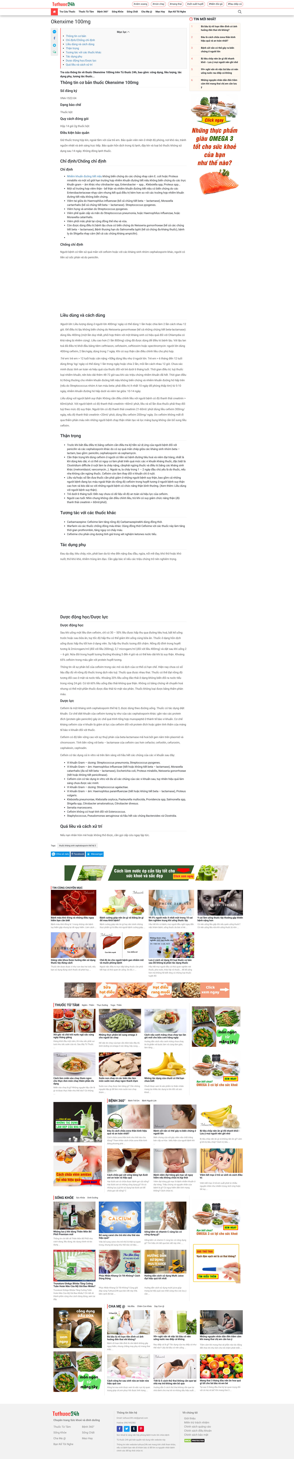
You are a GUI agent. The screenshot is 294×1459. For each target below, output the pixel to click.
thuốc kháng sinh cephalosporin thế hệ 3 (77, 845)
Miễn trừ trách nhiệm (196, 1422)
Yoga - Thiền (116, 1005)
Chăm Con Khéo (144, 1306)
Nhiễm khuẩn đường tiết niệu (84, 176)
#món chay (158, 4)
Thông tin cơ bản (76, 36)
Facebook (79, 854)
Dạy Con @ (159, 1306)
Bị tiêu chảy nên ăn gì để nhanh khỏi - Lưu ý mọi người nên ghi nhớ (220, 1132)
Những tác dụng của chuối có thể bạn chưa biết (164, 1079)
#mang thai (176, 4)
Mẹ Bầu (131, 1306)
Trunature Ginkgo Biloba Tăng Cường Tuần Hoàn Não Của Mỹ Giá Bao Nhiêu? (74, 1285)
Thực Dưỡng (102, 1005)
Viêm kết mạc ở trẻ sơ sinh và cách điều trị (221, 1176)
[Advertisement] (123, 287)
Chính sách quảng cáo (197, 1426)
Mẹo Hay (160, 11)
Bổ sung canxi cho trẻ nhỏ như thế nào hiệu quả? (119, 1236)
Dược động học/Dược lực (81, 60)
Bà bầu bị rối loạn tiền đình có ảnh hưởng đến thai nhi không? (125, 1338)
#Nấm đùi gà (215, 4)
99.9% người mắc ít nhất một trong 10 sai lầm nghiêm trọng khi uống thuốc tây (171, 919)
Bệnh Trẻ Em (133, 1100)
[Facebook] (54, 38)
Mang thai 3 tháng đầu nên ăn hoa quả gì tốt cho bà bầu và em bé (220, 1382)
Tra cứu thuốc (67, 11)
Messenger (97, 854)
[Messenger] (54, 45)
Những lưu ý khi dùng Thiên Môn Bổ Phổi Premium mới (72, 1233)
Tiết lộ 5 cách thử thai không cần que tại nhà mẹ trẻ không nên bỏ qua (174, 1382)
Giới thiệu (189, 1418)
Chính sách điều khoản (197, 1430)
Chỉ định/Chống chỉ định (80, 40)
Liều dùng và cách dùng (80, 44)
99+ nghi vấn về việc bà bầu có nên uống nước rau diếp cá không (172, 1338)
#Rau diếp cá (235, 4)
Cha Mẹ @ (146, 11)
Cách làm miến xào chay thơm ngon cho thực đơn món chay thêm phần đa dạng (73, 1081)
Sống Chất (132, 11)
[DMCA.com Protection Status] (193, 1439)
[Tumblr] (134, 1429)
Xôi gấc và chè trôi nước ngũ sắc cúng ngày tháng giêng (73, 1036)
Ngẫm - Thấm (88, 1005)
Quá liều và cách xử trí (79, 64)
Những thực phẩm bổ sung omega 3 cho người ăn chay (118, 1036)
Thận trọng (72, 48)
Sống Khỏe (117, 11)
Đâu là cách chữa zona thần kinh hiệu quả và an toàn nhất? (127, 1132)
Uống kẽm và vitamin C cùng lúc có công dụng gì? (163, 1233)
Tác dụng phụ (74, 56)
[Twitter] (127, 1429)
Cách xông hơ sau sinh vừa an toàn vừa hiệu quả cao (128, 1382)
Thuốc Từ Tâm (86, 11)
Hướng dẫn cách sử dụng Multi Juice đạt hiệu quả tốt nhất (164, 1277)
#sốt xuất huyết (195, 4)
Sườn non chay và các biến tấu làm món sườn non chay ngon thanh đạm (118, 1079)
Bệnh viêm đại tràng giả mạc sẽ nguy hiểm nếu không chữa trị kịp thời (173, 1176)
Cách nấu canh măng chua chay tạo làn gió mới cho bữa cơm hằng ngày (165, 1036)
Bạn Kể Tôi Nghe (177, 11)
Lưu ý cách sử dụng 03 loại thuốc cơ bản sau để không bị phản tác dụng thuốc (170, 961)
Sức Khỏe (80, 1197)
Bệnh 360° (102, 11)
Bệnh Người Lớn (149, 1100)
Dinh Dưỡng (92, 1197)
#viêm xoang (140, 4)
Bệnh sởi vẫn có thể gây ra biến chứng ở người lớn (174, 1132)
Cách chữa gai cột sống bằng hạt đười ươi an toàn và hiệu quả (127, 1176)
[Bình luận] (54, 52)
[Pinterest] (141, 1429)
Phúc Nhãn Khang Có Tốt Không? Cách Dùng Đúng (119, 1277)
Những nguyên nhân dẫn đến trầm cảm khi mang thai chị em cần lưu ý (220, 1338)
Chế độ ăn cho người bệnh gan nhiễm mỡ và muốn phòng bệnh (122, 961)
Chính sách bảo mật (196, 1434)
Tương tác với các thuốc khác (83, 52)
